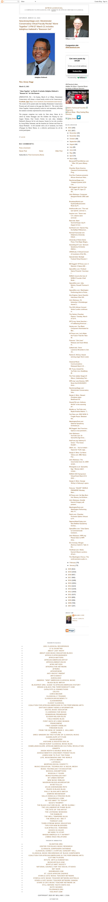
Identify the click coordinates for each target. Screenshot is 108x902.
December (73, 133)
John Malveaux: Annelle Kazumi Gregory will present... (77, 502)
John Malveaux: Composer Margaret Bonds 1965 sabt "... (79, 197)
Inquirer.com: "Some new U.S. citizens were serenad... (77, 216)
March (72, 158)
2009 (70, 600)
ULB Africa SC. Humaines (56, 828)
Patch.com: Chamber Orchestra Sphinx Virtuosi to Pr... (78, 516)
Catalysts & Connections (56, 689)
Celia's (56, 691)
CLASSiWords (56, 701)
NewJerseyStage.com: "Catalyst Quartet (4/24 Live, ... (77, 182)
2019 (70, 572)
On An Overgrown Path (56, 787)
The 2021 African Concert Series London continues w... (78, 309)
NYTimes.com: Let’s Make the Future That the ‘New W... (78, 336)
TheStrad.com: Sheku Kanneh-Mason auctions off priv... (78, 552)
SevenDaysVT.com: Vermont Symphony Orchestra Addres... (78, 247)
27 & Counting (56, 648)
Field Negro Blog (56, 719)
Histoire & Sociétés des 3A (56, 741)
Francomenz (56, 723)
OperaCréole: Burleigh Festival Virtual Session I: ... (78, 259)
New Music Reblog (56, 780)
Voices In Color (56, 830)
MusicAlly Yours (56, 773)
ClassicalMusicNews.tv (56, 698)
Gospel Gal (56, 732)
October (72, 138)
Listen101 (56, 762)
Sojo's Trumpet (56, 803)
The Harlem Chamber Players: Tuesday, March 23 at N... (78, 316)
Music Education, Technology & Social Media (56, 766)
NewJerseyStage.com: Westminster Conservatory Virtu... (78, 390)
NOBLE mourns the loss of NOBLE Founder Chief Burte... (78, 278)
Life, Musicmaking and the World (56, 757)
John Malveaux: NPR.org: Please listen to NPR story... (77, 538)
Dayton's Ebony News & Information (56, 707)
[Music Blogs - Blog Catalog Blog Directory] (77, 114)
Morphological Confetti (56, 764)
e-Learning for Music (56, 712)
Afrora (56, 669)
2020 (70, 569)
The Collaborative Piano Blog (56, 807)
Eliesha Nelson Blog (56, 716)
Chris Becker (56, 694)
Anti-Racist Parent (56, 673)
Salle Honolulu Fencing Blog (56, 796)
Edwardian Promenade (56, 714)
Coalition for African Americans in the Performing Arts (56, 705)
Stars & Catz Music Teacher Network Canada (56, 880)
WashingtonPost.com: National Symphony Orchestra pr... (76, 424)
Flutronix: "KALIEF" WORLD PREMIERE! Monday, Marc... (78, 490)
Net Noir (56, 869)
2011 (70, 594)
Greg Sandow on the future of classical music (56, 735)
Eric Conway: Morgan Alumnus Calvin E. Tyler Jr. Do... (79, 545)
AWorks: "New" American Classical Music (56, 680)
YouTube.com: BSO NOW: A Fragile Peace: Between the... (78, 416)
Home (41, 151)
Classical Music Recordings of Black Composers (56, 853)
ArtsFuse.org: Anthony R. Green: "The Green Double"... (77, 443)
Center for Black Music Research (56, 846)
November (73, 136)
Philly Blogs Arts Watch (56, 791)
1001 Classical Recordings (56, 646)
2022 (70, 128)
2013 (70, 589)
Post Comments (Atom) (36, 155)
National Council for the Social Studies (56, 867)
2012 (70, 591)
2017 (70, 577)
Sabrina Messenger (56, 794)
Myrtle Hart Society (56, 864)
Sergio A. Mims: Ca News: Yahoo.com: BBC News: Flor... (78, 455)
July (71, 147)
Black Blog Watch (56, 682)
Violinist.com (56, 892)
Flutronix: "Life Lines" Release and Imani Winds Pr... (78, 343)
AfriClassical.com (73, 47)
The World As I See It (56, 819)
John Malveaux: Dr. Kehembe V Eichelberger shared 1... (78, 302)
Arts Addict (56, 676)
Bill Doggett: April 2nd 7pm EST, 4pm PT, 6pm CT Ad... (78, 189)
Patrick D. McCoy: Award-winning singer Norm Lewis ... (79, 357)
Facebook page (24, 101)
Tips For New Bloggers (56, 825)
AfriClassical (54, 8)
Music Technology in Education (56, 769)
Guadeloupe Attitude (56, 737)
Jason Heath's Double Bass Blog (56, 750)
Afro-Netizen (56, 664)
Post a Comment (24, 148)
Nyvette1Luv (56, 784)
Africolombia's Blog (56, 662)
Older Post (58, 151)
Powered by (72, 77)
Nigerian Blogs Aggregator (56, 782)
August (72, 144)
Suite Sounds (56, 887)
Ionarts (56, 748)
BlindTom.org (56, 844)
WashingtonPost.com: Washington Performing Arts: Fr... (77, 509)
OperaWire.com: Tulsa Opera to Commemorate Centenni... (79, 531)
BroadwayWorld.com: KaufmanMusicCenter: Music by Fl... (77, 204)
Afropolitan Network (56, 667)
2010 (70, 597)
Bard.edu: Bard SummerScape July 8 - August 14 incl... (77, 223)
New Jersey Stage (26, 82)
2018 (70, 574)
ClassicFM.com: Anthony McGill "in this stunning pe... (77, 404)
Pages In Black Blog (56, 789)
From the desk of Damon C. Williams (56, 730)
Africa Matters (56, 657)
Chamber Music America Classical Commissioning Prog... (78, 170)
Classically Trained (56, 696)
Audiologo (56, 678)
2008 (70, 603)
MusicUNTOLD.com (56, 862)
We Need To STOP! (56, 832)
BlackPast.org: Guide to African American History (56, 685)
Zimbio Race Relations (56, 837)
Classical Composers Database (56, 848)
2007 (70, 606)
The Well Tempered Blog (56, 816)
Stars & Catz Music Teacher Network (56, 876)
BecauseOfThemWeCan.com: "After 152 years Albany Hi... (79, 163)
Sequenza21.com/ (56, 798)
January (72, 565)
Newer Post (23, 151)
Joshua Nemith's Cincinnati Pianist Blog (56, 753)
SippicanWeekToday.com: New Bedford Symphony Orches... (78, 524)
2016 (70, 580)
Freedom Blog (56, 728)
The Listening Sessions (56, 812)
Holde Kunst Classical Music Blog (56, 744)
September (73, 141)
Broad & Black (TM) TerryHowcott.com (56, 687)
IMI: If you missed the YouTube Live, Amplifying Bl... (78, 371)
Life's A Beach (56, 760)
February (73, 562)
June (71, 150)
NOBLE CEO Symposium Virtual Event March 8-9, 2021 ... (78, 476)
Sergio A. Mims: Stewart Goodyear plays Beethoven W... (77, 397)
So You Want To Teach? (56, 800)
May (71, 153)
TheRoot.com (56, 821)
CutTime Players (56, 857)
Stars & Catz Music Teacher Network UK (56, 882)
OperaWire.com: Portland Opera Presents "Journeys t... (78, 271)
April (71, 156)
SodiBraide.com (56, 871)
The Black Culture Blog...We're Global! (56, 805)
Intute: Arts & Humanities (56, 860)
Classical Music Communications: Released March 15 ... (77, 364)
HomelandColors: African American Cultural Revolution (56, 746)
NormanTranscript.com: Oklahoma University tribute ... (77, 235)
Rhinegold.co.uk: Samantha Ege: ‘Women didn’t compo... (78, 469)
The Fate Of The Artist (56, 809)
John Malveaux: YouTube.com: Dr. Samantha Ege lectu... (77, 436)
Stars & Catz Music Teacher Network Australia (56, 878)
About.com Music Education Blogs (56, 653)
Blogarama (69, 110)
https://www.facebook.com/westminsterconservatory (45, 101)
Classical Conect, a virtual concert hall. (56, 851)
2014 (70, 586)
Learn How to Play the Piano (56, 755)
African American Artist (56, 660)
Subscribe (77, 71)
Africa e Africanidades (56, 655)
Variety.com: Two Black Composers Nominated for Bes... (78, 328)
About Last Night (56, 651)
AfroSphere (56, 671)
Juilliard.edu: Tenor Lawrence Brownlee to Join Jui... (79, 350)
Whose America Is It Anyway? (56, 834)
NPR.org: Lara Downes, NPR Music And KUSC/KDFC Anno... (78, 383)
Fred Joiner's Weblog (56, 726)
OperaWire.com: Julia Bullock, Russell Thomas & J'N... (78, 285)
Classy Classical (56, 703)
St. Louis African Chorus (56, 873)
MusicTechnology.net (56, 775)
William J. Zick (79, 615)
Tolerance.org (56, 889)
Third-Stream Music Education (56, 823)
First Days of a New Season (56, 721)
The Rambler (56, 814)
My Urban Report (56, 778)
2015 (70, 583)
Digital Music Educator (56, 710)
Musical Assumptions (56, 771)
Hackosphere (56, 739)
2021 (70, 130)
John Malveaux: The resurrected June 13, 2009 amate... (78, 462)
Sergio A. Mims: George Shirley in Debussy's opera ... (78, 483)
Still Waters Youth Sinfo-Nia (56, 885)
